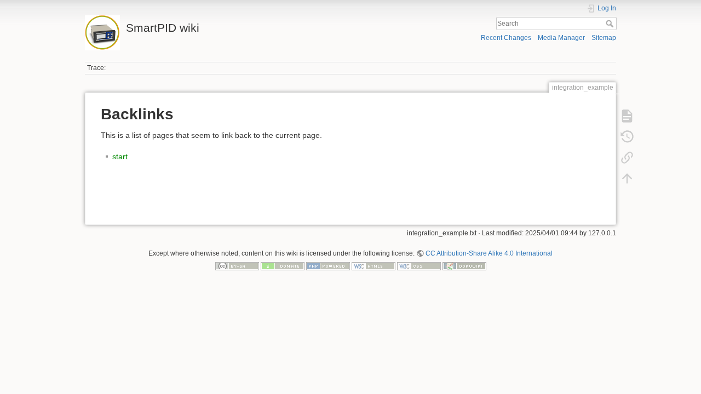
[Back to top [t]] (627, 178)
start (120, 156)
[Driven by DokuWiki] (464, 266)
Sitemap (603, 38)
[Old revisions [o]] (627, 136)
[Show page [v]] (627, 116)
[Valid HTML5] (373, 266)
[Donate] (282, 266)
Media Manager (561, 38)
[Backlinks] (627, 157)
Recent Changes (506, 38)
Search (611, 23)
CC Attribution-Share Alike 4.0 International (489, 253)
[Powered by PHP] (328, 266)
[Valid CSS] (419, 266)
